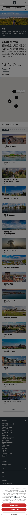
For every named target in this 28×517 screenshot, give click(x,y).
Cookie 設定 (14, 514)
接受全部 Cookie (14, 505)
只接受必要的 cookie (14, 509)
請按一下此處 (17, 496)
